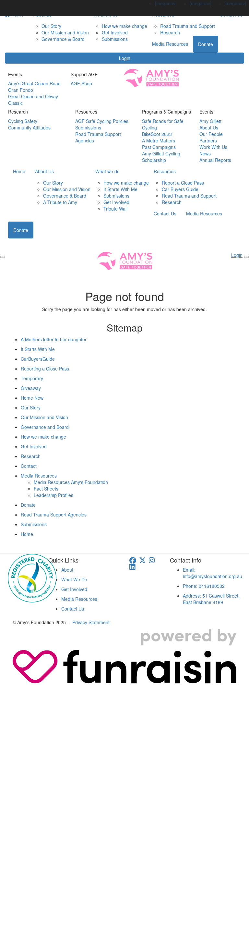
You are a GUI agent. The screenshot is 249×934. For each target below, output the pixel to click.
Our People (211, 134)
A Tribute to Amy (60, 202)
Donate (205, 44)
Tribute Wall (115, 208)
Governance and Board (45, 427)
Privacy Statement (91, 622)
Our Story (51, 26)
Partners (208, 140)
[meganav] (166, 3)
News (205, 153)
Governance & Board (63, 39)
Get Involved (115, 32)
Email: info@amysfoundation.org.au (212, 572)
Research (170, 32)
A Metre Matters (158, 140)
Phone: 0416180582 (204, 586)
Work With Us (213, 147)
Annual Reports (215, 160)
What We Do (74, 579)
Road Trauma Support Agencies (54, 514)
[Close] (246, 257)
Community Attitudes (29, 127)
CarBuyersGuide (38, 359)
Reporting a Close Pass (45, 368)
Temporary (32, 378)
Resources (165, 171)
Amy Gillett (210, 121)
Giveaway (31, 388)
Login (124, 58)
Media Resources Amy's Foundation (71, 482)
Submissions (115, 39)
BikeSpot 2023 (157, 134)
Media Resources (170, 44)
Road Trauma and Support (187, 26)
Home (19, 171)
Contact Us (165, 213)
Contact (29, 466)
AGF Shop (81, 83)
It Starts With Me (120, 189)
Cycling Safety (22, 121)
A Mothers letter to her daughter (54, 339)
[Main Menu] (2, 257)
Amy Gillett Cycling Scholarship (161, 156)
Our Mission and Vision (65, 32)
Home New (32, 397)
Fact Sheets (46, 488)
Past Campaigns (159, 147)
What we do (107, 171)
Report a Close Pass (183, 182)
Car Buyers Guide (180, 189)
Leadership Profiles (53, 495)
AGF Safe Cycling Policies (101, 121)
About (67, 569)
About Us (208, 127)
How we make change (124, 26)
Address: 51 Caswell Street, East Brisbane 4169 (211, 598)
